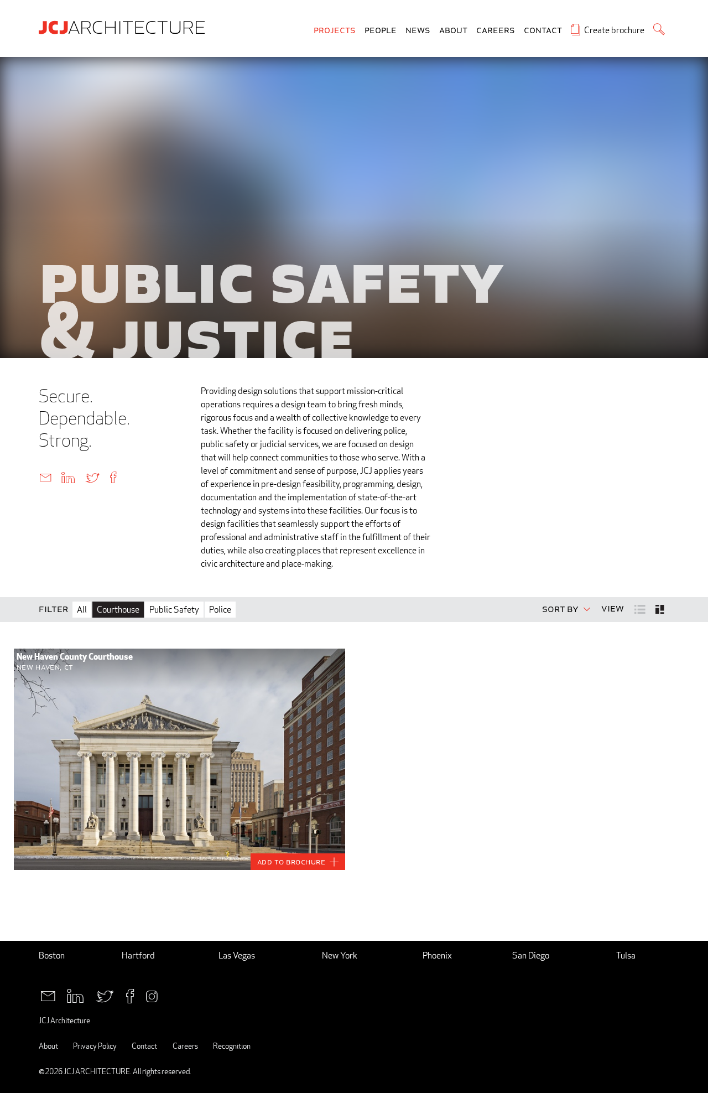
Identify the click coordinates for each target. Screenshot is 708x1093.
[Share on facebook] (113, 477)
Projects (335, 30)
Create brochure (614, 30)
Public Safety (174, 609)
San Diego (530, 955)
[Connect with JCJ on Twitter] (104, 995)
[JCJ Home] (124, 26)
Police (220, 609)
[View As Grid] (660, 609)
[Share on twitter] (92, 477)
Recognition (232, 1045)
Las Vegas (236, 955)
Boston (52, 955)
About (453, 30)
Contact (543, 30)
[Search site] (659, 29)
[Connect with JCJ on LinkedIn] (75, 995)
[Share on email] (45, 477)
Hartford (138, 955)
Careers (495, 30)
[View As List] (640, 608)
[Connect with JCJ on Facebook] (130, 995)
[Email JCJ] (47, 995)
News (417, 30)
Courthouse (118, 609)
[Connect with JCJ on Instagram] (151, 995)
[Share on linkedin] (68, 477)
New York (339, 955)
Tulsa (626, 955)
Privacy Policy (95, 1045)
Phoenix (437, 955)
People (381, 30)
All (82, 609)
